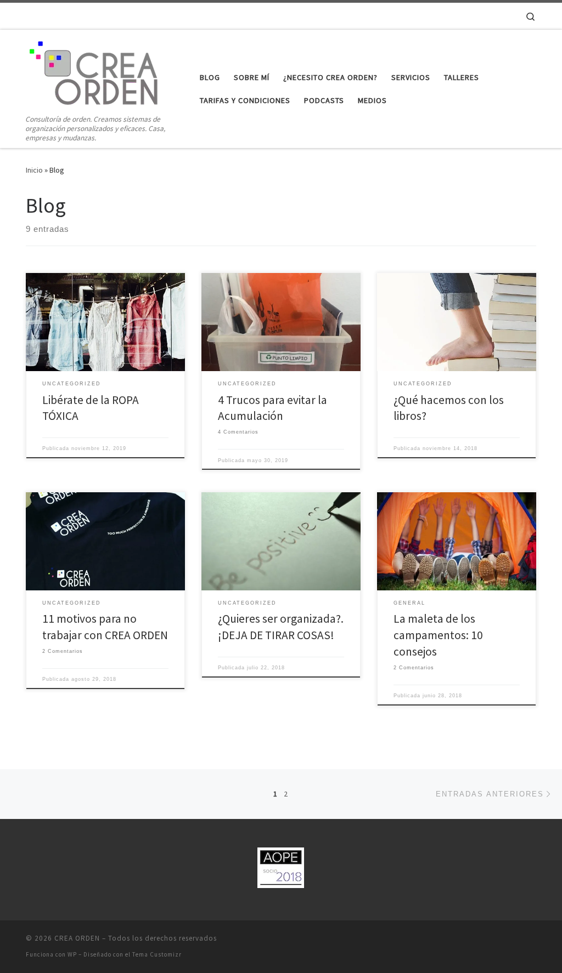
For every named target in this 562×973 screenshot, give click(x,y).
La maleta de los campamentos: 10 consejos (438, 635)
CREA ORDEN (77, 938)
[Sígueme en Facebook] (459, 15)
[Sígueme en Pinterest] (489, 15)
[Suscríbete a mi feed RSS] (505, 15)
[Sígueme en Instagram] (474, 15)
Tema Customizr (157, 954)
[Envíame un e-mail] (443, 15)
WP (72, 954)
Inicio (34, 170)
